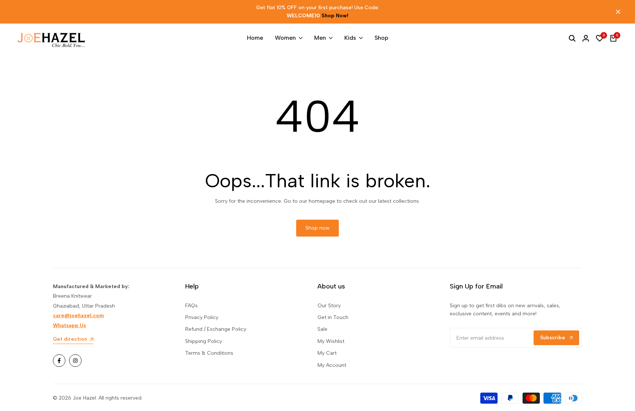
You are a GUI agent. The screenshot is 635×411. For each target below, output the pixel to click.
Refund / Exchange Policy (215, 329)
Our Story (329, 305)
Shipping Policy (203, 341)
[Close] (616, 11)
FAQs (191, 305)
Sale (322, 329)
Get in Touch (333, 317)
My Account (332, 365)
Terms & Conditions (209, 353)
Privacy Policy (201, 317)
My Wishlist (331, 341)
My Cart (327, 353)
